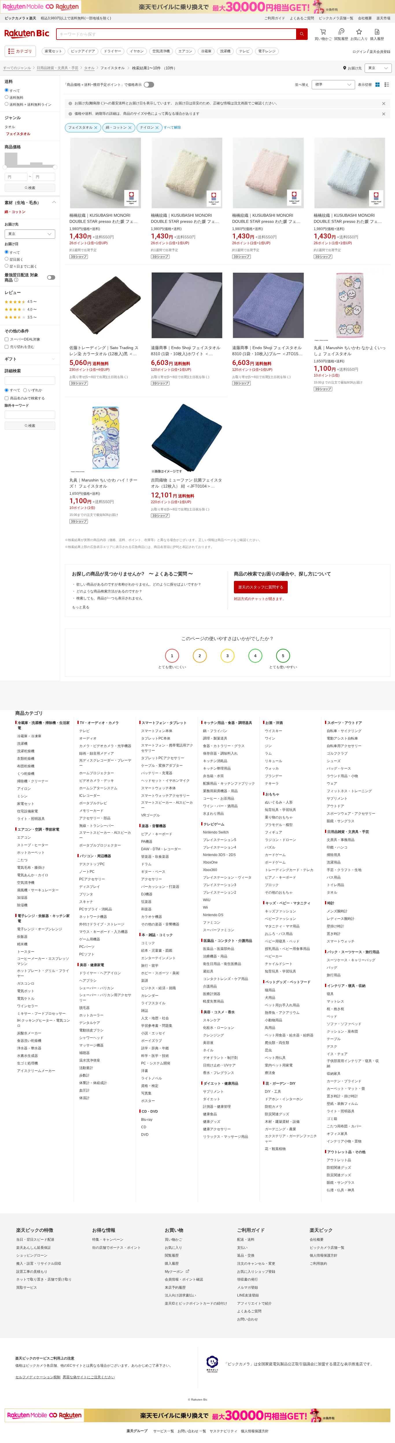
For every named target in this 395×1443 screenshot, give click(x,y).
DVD (145, 1135)
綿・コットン (15, 212)
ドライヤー (112, 51)
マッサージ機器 (91, 1045)
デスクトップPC (92, 864)
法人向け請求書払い (180, 1295)
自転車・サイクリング (344, 731)
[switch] (51, 277)
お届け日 (12, 244)
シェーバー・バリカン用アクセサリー (105, 997)
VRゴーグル (150, 815)
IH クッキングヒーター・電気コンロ (43, 1023)
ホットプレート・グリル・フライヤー (43, 973)
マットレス (335, 1001)
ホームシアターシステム (98, 788)
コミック (148, 943)
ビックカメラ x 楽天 (20, 18)
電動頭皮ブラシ (91, 1030)
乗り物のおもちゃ (279, 817)
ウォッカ (272, 768)
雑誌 (144, 1011)
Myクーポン (174, 1272)
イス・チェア (337, 1054)
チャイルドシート (279, 964)
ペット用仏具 (275, 1058)
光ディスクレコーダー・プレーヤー (105, 763)
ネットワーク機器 (93, 917)
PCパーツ (87, 947)
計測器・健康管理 (217, 1107)
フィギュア (273, 832)
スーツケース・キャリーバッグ (351, 960)
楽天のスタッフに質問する (260, 587)
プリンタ (86, 894)
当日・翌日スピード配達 (35, 1240)
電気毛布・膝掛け (31, 868)
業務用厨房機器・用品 (220, 791)
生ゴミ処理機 (27, 1063)
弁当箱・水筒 (213, 776)
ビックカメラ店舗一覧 (336, 18)
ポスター (148, 1101)
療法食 (270, 1073)
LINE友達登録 (248, 1295)
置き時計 (334, 934)
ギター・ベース (153, 872)
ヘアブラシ (88, 981)
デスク (332, 1046)
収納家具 (334, 1074)
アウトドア (335, 806)
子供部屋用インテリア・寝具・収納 (353, 1063)
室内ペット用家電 (279, 1065)
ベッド (332, 1016)
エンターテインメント (158, 958)
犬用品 (270, 998)
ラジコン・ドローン (280, 840)
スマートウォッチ (341, 941)
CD (143, 1127)
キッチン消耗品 (215, 761)
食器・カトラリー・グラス (224, 746)
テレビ (244, 51)
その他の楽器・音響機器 (160, 924)
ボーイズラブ (151, 1041)
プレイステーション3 (219, 885)
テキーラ (272, 783)
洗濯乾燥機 (25, 751)
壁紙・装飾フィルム (342, 1104)
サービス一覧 (163, 1431)
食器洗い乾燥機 (29, 1041)
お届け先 (12, 224)
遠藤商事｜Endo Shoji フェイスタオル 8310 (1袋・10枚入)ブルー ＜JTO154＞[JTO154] (267, 353)
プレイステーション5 (219, 840)
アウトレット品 (339, 1160)
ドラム (146, 864)
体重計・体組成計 (93, 1083)
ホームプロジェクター (96, 773)
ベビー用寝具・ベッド (282, 941)
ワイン (270, 738)
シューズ (334, 761)
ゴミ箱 (332, 1119)
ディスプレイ (89, 887)
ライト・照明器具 (31, 819)
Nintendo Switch (216, 832)
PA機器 (146, 842)
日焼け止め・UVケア (219, 1065)
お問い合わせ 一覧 (192, 1431)
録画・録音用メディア (96, 753)
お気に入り (173, 1248)
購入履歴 (172, 1264)
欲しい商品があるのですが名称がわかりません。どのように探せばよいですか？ (138, 584)
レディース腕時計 (341, 919)
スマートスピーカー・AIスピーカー (105, 835)
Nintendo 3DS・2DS (219, 855)
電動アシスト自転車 (342, 738)
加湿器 (22, 898)
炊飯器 (22, 937)
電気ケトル (25, 998)
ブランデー (273, 776)
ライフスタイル (153, 1003)
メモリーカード (91, 811)
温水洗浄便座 (89, 1060)
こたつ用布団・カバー (344, 1126)
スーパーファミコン (218, 930)
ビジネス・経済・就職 (158, 988)
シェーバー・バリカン (96, 988)
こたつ (22, 860)
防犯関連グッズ (339, 1168)
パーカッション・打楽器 (160, 887)
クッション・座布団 (342, 1031)
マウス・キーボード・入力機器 (103, 932)
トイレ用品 (335, 885)
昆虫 (268, 1050)
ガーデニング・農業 (280, 1129)
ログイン (359, 52)
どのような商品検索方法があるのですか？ (109, 591)
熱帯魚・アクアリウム (282, 1013)
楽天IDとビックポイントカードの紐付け (196, 1303)
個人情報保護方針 (323, 1255)
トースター (25, 952)
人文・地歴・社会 (155, 1018)
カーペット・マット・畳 (346, 1089)
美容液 (208, 1043)
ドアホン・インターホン (284, 1099)
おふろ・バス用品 (279, 934)
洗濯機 (225, 51)
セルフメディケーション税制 (37, 1377)
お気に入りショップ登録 (256, 1272)
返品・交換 (245, 1255)
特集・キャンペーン (107, 1240)
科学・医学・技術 (155, 1056)
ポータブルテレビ (93, 803)
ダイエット (211, 1099)
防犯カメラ (273, 1107)
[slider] (5, 167)
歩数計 (84, 1075)
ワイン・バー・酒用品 (220, 806)
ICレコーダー (89, 796)
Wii (205, 907)
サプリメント (213, 1092)
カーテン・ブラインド (344, 1081)
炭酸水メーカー (29, 1033)
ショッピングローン (31, 1255)
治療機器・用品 (215, 956)
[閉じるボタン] (384, 103)
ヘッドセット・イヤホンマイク (165, 781)
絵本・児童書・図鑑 (156, 951)
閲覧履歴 (172, 1255)
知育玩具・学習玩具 (280, 810)
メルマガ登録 (247, 1287)
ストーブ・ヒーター (32, 845)
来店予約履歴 (175, 1287)
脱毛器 (84, 1008)
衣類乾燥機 (25, 759)
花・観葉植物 (275, 1149)
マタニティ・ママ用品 (282, 926)
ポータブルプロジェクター (100, 845)
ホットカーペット (31, 853)
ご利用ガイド (274, 18)
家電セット (53, 51)
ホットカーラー (91, 1015)
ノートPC (87, 872)
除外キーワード (17, 405)
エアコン (185, 51)
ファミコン (211, 922)
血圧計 (84, 1090)
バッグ (332, 968)
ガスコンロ (25, 983)
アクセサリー (151, 879)
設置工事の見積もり (31, 1272)
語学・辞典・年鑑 (155, 1048)
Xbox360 (210, 870)
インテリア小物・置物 (344, 1141)
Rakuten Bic (27, 34)
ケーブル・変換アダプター (162, 766)
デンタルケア (89, 1023)
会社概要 (365, 18)
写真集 (146, 1093)
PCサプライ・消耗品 (95, 909)
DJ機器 (146, 894)
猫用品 (270, 990)
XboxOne (210, 862)
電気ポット (25, 991)
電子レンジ (267, 51)
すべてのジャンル (17, 68)
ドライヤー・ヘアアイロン (100, 973)
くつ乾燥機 (25, 774)
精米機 (22, 944)
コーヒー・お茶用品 (218, 798)
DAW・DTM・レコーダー (161, 849)
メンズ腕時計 (337, 911)
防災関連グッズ (277, 1114)
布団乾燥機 (25, 766)
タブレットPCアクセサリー (162, 758)
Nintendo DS (213, 915)
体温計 (84, 1098)
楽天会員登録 (380, 52)
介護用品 (210, 986)
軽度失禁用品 (213, 1001)
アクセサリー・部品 (94, 818)
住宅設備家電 (27, 811)
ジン (268, 746)
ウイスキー (273, 731)
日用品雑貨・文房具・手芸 (57, 68)
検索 (31, 188)
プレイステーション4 (219, 847)
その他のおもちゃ (279, 892)
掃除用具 (334, 855)
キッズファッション (280, 911)
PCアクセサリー (92, 879)
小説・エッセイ (153, 1033)
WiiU (207, 900)
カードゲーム (275, 855)
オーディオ (88, 738)
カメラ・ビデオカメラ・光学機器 (105, 746)
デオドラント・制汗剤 (220, 1058)
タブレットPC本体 (155, 738)
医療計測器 (211, 994)
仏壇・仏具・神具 (341, 1190)
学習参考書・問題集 (156, 1026)
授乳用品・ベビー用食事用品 (287, 949)
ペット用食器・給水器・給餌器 (289, 1035)
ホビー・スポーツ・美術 (160, 973)
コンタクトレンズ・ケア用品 (225, 979)
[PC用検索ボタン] (302, 34)
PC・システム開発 (155, 1063)
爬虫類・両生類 (277, 1043)
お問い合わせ (247, 1319)
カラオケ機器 (151, 917)
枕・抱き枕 (335, 1009)
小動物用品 (273, 1020)
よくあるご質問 (302, 18)
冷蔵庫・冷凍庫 (29, 736)
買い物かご (173, 1240)
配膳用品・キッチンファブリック (229, 783)
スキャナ (86, 902)
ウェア (332, 783)
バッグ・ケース (339, 768)
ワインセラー (27, 1006)
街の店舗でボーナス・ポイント (116, 1248)
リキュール (273, 761)
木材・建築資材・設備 (282, 1122)
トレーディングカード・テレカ (289, 870)
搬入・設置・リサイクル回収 (38, 1264)
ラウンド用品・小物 (342, 776)
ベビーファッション (280, 919)
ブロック (272, 885)
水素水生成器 (27, 1056)
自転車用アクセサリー (344, 746)
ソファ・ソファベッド (344, 1024)
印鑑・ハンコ (337, 847)
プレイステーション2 (219, 892)
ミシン (22, 796)
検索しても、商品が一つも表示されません (109, 598)
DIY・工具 (273, 1092)
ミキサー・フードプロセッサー (41, 1014)
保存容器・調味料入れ (220, 753)
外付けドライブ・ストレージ (101, 924)
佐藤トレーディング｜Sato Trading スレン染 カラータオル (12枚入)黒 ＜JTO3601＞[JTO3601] (104, 353)
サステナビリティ (223, 1431)
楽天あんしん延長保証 (33, 1248)
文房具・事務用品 (341, 840)
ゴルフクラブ (337, 753)
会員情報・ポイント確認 (184, 1279)
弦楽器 (146, 902)
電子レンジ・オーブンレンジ (39, 929)
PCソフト (87, 954)
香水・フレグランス (218, 1073)
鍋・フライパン (215, 731)
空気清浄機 (161, 51)
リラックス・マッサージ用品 (225, 1137)
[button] (11, 160)
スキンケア (211, 1020)
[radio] (6, 90)
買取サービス (26, 1287)
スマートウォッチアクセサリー (165, 796)
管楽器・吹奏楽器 (155, 857)
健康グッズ (211, 1122)
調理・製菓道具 (215, 738)
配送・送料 (245, 1240)
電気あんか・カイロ (32, 875)
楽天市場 (383, 18)
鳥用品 (270, 1028)
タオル (89, 68)
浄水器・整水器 (29, 1048)
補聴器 (84, 1053)
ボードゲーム (275, 862)
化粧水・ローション (218, 1028)
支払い (242, 1248)
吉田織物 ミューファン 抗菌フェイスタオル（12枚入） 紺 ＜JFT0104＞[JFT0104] (186, 486)
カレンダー (149, 996)
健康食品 (210, 1114)
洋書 (144, 1071)
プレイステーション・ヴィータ (227, 877)
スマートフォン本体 (156, 731)
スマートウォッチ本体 (158, 788)
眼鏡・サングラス (341, 821)
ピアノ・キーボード (156, 834)
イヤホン (137, 51)
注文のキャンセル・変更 (256, 1264)
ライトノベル (151, 1078)
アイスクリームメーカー (36, 1071)
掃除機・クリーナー (32, 781)
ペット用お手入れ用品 (282, 1005)
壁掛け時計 (335, 926)
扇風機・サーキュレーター (38, 890)
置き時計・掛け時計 (342, 1096)
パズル (270, 847)
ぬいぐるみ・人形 (279, 802)
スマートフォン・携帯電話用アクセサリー (167, 748)
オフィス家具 (337, 1134)
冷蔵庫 (206, 51)
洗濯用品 (334, 862)
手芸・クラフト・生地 (344, 870)
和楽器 (146, 909)
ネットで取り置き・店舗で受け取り (44, 1279)
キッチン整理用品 (217, 768)
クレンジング (213, 1035)
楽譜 (144, 981)
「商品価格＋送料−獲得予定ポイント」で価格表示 (102, 85)
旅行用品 (334, 975)
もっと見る (80, 607)
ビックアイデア (83, 51)
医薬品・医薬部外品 (218, 949)
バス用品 (334, 877)
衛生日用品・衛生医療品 (222, 964)
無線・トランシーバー (96, 826)
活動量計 (86, 1068)
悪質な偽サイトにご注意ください (89, 1377)
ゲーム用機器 (89, 939)
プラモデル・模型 (279, 825)
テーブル (334, 1039)
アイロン (24, 789)
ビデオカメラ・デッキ (96, 781)
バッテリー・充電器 (156, 773)
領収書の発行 (247, 1279)
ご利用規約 (318, 1264)
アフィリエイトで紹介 (254, 1303)
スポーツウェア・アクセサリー (351, 814)
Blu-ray (146, 1120)
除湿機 (22, 905)
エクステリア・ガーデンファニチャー (291, 1138)
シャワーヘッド (91, 1038)
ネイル (208, 1050)
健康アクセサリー (217, 1129)
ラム (268, 753)
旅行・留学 (149, 966)
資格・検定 (149, 1086)
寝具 (330, 994)
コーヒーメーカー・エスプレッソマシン (43, 961)
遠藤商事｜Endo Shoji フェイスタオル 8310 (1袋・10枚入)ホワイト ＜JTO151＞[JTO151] (185, 353)
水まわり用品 (213, 814)
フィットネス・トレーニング (349, 791)
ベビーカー (273, 956)
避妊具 (208, 971)
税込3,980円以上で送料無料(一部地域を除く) (76, 18)
